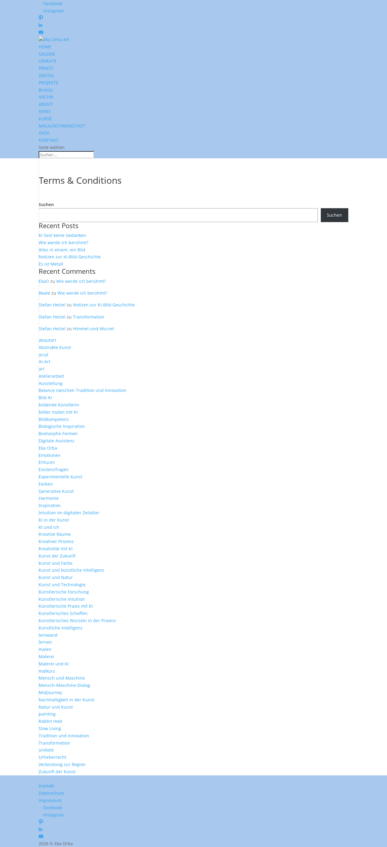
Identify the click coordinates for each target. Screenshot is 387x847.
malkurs (47, 671)
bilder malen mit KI (58, 412)
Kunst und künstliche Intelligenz (71, 570)
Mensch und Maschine (62, 678)
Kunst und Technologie (62, 584)
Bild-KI (45, 397)
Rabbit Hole (50, 721)
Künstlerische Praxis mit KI (66, 606)
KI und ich (49, 527)
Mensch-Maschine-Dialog (64, 685)
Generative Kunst (56, 491)
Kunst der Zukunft (57, 556)
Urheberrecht (52, 757)
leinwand (48, 635)
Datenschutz (51, 793)
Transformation (88, 317)
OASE (44, 133)
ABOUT (46, 104)
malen (45, 649)
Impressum (50, 800)
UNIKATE (48, 61)
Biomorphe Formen (58, 433)
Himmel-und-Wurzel (93, 328)
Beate (44, 293)
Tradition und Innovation (64, 736)
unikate (46, 750)
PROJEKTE (48, 83)
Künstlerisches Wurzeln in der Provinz (77, 620)
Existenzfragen (54, 469)
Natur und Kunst (56, 707)
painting (47, 714)
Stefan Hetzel (52, 305)
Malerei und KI (54, 664)
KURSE (45, 118)
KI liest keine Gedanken (62, 235)
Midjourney (50, 692)
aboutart (47, 340)
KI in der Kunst (54, 520)
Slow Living (50, 728)
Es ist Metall (51, 264)
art (41, 369)
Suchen (46, 204)
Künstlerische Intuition (62, 599)
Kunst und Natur (56, 577)
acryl (43, 354)
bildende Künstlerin (59, 405)
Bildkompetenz (54, 419)
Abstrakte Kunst (55, 347)
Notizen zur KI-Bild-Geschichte (70, 257)
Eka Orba (48, 448)
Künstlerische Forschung (64, 592)
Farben (46, 484)
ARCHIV (46, 97)
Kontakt (46, 786)
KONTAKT (48, 140)
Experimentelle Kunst (60, 477)
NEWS (45, 111)
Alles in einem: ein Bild (62, 250)
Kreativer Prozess (56, 541)
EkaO (44, 281)
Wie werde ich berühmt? (63, 242)
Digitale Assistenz (56, 441)
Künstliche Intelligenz (61, 628)
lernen (45, 642)
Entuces (47, 462)
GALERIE (47, 54)
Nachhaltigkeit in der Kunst (66, 700)
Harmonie (49, 498)
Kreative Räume (55, 534)
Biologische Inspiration (62, 426)
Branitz (46, 90)
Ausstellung (51, 383)
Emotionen (49, 455)
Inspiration (50, 505)
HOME (45, 47)
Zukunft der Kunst (57, 771)
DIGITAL (46, 75)
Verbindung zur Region (62, 764)
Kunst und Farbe (56, 563)
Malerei (46, 656)
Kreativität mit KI (56, 548)
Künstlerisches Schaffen (63, 613)
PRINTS (46, 68)
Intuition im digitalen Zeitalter (69, 513)
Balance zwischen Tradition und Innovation (82, 390)
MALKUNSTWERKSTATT (62, 126)
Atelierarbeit (51, 376)
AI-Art (44, 361)
